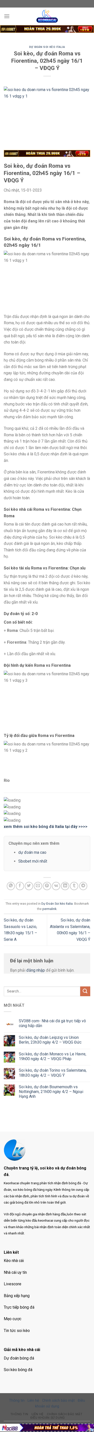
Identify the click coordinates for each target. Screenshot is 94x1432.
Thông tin (17, 1400)
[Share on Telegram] (83, 886)
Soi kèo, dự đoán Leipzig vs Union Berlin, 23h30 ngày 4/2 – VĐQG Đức (50, 1040)
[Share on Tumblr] (74, 886)
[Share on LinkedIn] (65, 886)
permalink (49, 909)
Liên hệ (33, 1400)
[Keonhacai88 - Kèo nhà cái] (47, 16)
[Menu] (7, 16)
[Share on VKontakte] (56, 886)
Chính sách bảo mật (58, 1400)
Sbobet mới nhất (32, 861)
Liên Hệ (38, 1414)
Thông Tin (19, 1414)
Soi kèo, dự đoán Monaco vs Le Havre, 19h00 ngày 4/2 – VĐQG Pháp (52, 1056)
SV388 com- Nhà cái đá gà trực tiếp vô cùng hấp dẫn (52, 1023)
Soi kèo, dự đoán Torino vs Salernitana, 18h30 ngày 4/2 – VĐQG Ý (52, 1072)
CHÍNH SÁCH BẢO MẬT (64, 1414)
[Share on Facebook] (20, 886)
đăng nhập (35, 970)
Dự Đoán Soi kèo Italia (47, 47)
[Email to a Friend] (38, 886)
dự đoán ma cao (32, 852)
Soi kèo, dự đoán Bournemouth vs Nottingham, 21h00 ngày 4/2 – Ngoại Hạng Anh (51, 1091)
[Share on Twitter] (29, 886)
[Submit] (85, 991)
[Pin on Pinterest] (47, 886)
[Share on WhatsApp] (11, 886)
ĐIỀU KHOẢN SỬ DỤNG (47, 1417)
